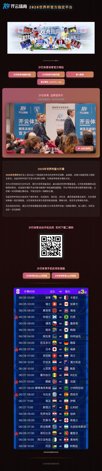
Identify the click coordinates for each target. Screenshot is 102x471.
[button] (16, 368)
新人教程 (80, 74)
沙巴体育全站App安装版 (36, 276)
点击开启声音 (86, 148)
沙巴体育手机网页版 (51, 74)
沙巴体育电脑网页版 (22, 74)
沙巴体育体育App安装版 (65, 276)
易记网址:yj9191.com (51, 82)
